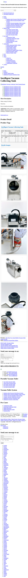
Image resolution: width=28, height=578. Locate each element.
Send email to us (4, 115)
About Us (8, 58)
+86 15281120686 (13, 373)
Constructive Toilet (10, 37)
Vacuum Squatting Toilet (6, 344)
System (5, 18)
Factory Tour (9, 59)
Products (5, 72)
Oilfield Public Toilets (11, 49)
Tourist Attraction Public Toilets (13, 45)
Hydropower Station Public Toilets (14, 50)
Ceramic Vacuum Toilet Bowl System (14, 24)
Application (6, 43)
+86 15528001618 (13, 375)
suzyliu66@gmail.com (8, 14)
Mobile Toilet (6, 28)
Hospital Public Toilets (11, 46)
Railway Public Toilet (11, 52)
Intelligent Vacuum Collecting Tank (14, 25)
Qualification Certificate (11, 63)
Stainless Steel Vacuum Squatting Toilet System (14, 394)
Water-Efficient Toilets (6, 419)
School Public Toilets (11, 47)
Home (4, 16)
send (2, 361)
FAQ (4, 54)
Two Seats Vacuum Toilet (12, 29)
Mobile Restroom (10, 40)
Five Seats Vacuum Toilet (12, 33)
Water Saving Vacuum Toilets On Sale (9, 347)
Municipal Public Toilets (11, 51)
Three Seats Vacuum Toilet (12, 30)
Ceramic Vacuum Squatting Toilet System (15, 23)
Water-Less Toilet (17, 420)
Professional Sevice (10, 60)
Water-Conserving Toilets (6, 420)
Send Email (3, 425)
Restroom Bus (9, 42)
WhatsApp (5, 426)
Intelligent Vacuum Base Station (11, 340)
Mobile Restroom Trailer (11, 41)
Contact (5, 64)
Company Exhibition (11, 61)
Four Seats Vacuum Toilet (12, 32)
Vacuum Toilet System (8, 73)
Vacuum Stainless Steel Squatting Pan (9, 345)
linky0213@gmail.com (8, 13)
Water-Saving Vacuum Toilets (7, 348)
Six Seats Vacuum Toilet (11, 34)
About (4, 56)
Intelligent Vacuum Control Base (13, 27)
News (4, 55)
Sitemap (23, 420)
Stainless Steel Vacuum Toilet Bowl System (16, 19)
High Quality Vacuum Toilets (7, 343)
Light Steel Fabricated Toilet (12, 38)
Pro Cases (5, 36)
